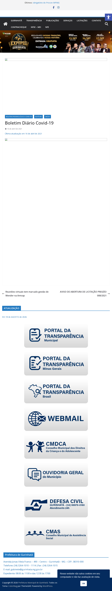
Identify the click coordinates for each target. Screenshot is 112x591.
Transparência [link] (34, 20)
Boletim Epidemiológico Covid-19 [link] (19, 117)
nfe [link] (47, 27)
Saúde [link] (47, 117)
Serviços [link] (67, 20)
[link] (108, 17)
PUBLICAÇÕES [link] (52, 20)
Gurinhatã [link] (16, 20)
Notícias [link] (38, 117)
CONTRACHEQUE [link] (18, 27)
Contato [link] (96, 20)
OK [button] (83, 583)
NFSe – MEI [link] (36, 27)
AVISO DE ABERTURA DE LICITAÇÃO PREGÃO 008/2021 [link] (83, 293)
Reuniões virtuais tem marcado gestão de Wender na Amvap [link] (26, 293)
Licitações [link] (82, 20)
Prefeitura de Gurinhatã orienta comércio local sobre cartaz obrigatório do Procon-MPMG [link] (59, 3)
